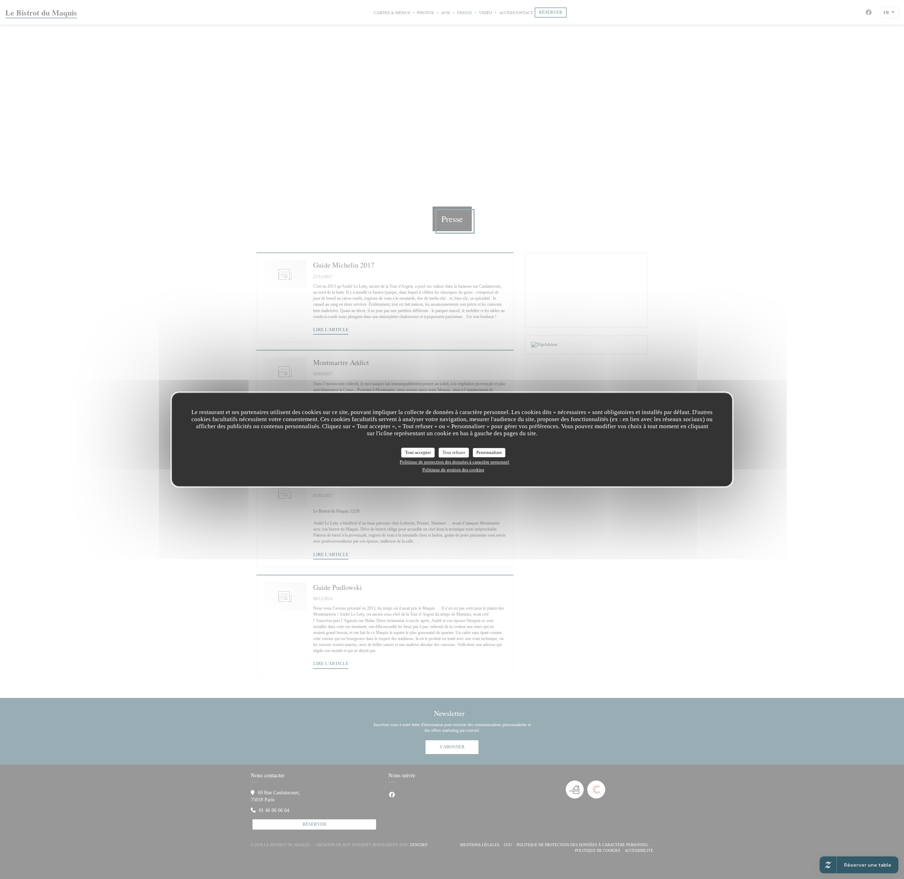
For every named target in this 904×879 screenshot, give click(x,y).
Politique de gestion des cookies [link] (453, 469)
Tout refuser (453, 452)
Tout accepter (418, 452)
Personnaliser (489, 452)
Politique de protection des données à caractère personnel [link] (454, 462)
